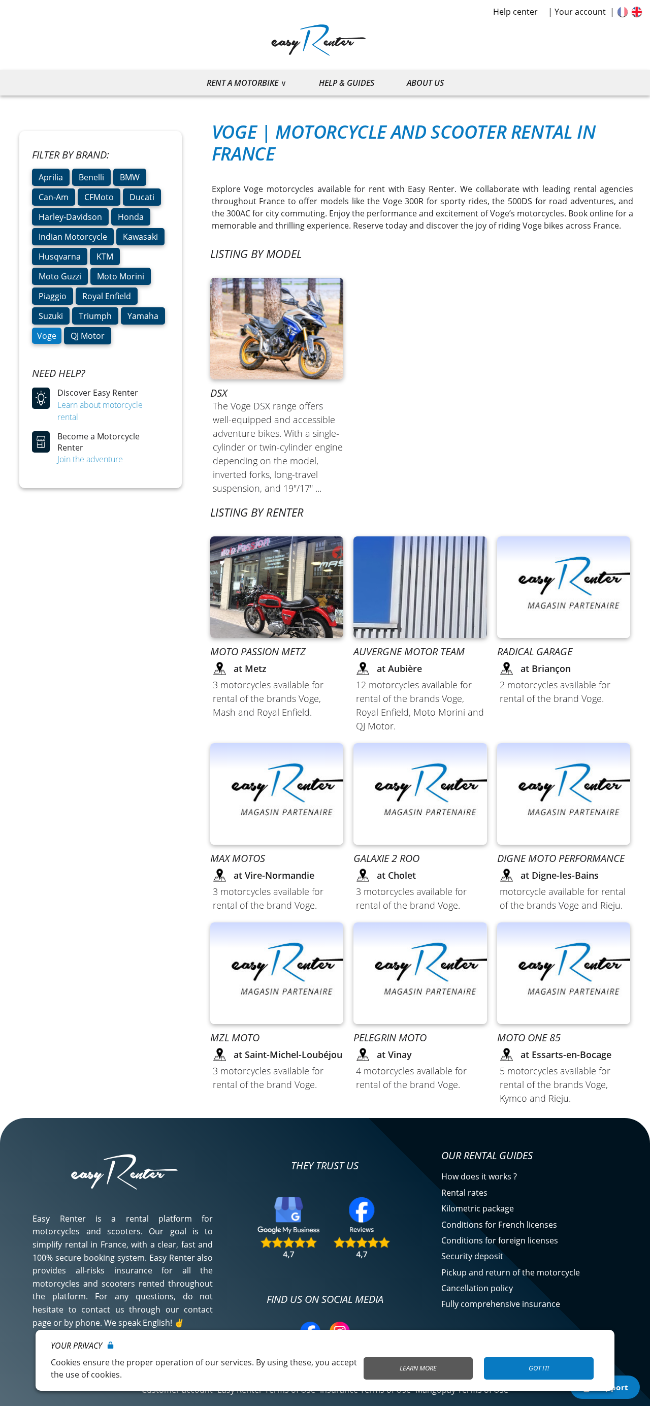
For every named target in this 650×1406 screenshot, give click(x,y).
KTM (104, 256)
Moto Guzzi (60, 276)
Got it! (539, 1367)
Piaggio (53, 296)
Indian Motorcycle (73, 236)
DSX (218, 393)
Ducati (141, 197)
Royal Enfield (106, 296)
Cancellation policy (477, 1288)
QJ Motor (88, 335)
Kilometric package (477, 1208)
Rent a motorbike (242, 82)
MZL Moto (234, 1037)
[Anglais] (637, 12)
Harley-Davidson (70, 216)
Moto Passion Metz (258, 651)
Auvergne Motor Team (409, 651)
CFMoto (99, 197)
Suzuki (51, 316)
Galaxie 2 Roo (386, 858)
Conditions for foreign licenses (499, 1240)
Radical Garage (534, 651)
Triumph (95, 316)
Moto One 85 (529, 1037)
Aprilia (51, 177)
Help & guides (346, 82)
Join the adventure (90, 459)
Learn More (418, 1367)
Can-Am (54, 197)
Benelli (91, 177)
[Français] (623, 12)
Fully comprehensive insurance (500, 1303)
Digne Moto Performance (561, 858)
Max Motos (237, 858)
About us (425, 82)
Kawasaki (140, 236)
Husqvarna (60, 256)
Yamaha (142, 316)
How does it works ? (479, 1176)
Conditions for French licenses (499, 1224)
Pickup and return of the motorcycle (510, 1272)
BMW (130, 177)
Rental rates (464, 1192)
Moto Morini (120, 276)
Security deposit (472, 1256)
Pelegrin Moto (390, 1037)
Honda (131, 216)
